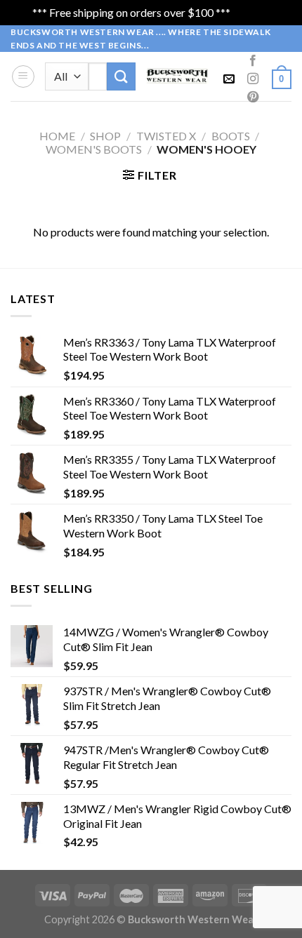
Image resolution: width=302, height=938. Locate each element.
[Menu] (23, 76)
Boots (230, 135)
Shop (105, 135)
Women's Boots (94, 149)
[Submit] (121, 76)
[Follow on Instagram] (252, 79)
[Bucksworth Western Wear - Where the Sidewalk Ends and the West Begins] (177, 76)
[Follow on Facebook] (252, 61)
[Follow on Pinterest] (252, 97)
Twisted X (166, 135)
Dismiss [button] (251, 12)
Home (57, 135)
